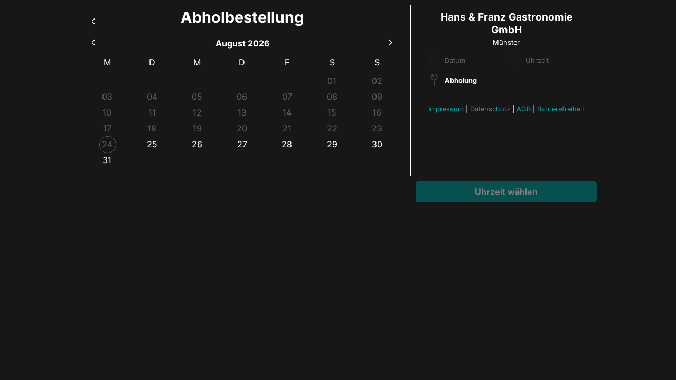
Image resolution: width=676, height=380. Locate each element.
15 (331, 112)
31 (106, 160)
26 (197, 144)
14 (287, 112)
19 (197, 128)
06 (242, 96)
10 (106, 112)
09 (377, 96)
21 (287, 128)
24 (107, 144)
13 (242, 112)
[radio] (151, 144)
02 (377, 80)
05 (197, 96)
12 (197, 112)
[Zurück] (93, 19)
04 (152, 96)
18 (151, 128)
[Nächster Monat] (390, 41)
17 (107, 128)
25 (152, 144)
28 (286, 144)
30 (377, 144)
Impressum (446, 109)
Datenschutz (490, 109)
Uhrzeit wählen (506, 191)
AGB (524, 109)
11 (152, 112)
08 (332, 96)
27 (242, 144)
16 (376, 112)
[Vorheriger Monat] (93, 41)
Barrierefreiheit (560, 109)
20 (242, 128)
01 (331, 80)
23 (377, 128)
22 (332, 128)
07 (287, 96)
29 (332, 144)
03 (107, 96)
